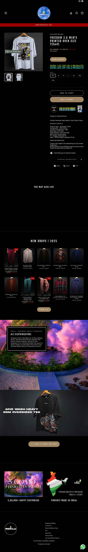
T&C (46, 530)
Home (51, 34)
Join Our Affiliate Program (52, 538)
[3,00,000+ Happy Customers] (23, 484)
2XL (80, 75)
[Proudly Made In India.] (64, 484)
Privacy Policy (49, 535)
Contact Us (48, 525)
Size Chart (58, 59)
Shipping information (67, 159)
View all (44, 309)
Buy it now (67, 99)
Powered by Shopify (44, 544)
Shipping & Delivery (50, 523)
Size (51, 72)
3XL (53, 80)
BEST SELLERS (58, 34)
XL (74, 75)
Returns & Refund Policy (51, 528)
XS (53, 75)
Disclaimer (48, 533)
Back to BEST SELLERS (45, 444)
